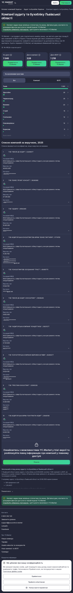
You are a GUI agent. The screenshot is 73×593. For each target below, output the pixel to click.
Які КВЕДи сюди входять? (12, 47)
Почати (36, 462)
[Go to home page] (7, 2)
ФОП (58, 80)
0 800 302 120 (7, 516)
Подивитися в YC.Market (13, 63)
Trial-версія (65, 3)
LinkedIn (5, 526)
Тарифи (4, 542)
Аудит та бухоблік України (34, 9)
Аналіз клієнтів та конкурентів (13, 545)
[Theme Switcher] (15, 3)
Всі (14, 80)
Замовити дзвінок (8, 519)
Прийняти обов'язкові (36, 582)
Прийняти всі (36, 576)
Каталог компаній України (11, 9)
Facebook (5, 529)
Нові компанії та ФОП (10, 548)
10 (31, 426)
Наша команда (7, 539)
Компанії (36, 80)
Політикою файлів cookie (12, 571)
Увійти (55, 3)
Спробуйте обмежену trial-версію (16, 29)
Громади (5, 552)
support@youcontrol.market (12, 523)
